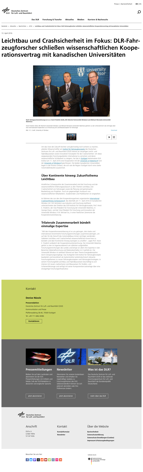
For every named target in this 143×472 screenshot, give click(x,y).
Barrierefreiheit (126, 4)
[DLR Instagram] (53, 460)
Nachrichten (22, 26)
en (140, 4)
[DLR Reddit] (42, 460)
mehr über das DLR (98, 396)
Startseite (4, 26)
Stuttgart (84, 158)
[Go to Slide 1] (71, 136)
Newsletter (61, 435)
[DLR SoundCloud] (60, 460)
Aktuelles (69, 19)
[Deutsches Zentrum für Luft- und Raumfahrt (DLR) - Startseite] (17, 11)
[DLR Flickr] (56, 460)
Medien (80, 19)
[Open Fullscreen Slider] (114, 137)
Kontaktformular (63, 432)
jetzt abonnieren (35, 396)
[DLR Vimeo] (49, 460)
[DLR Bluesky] (30, 460)
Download (114, 130)
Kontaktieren (34, 321)
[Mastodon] (34, 460)
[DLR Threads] (38, 460)
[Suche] (139, 12)
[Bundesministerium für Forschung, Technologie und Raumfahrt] (98, 466)
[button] (71, 99)
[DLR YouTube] (45, 460)
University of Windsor (52, 163)
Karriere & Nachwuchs (98, 19)
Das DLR (35, 19)
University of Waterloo (88, 161)
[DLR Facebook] (27, 460)
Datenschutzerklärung (95, 435)
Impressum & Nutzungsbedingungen (100, 440)
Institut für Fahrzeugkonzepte (74, 149)
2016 (30, 26)
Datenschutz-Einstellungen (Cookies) (100, 438)
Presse (116, 4)
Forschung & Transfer (52, 19)
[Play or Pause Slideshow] (109, 137)
